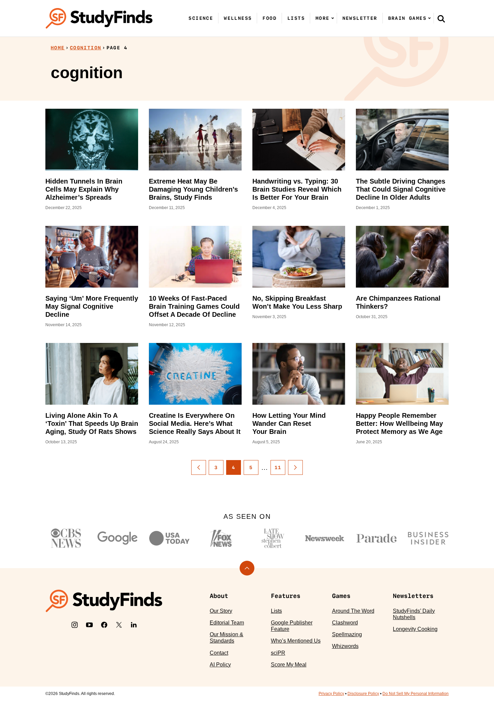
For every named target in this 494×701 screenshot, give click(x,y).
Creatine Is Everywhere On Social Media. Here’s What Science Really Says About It (195, 423)
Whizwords (345, 646)
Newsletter (359, 18)
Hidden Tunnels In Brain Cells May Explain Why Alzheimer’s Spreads (83, 189)
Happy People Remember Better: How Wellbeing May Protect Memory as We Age (399, 423)
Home (58, 47)
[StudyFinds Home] (99, 18)
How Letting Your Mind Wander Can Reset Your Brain (289, 423)
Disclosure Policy (363, 693)
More (323, 18)
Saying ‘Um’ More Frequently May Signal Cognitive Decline (91, 306)
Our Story (221, 611)
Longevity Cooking (415, 629)
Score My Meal (288, 664)
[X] (119, 624)
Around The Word (353, 611)
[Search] (441, 18)
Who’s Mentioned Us (296, 641)
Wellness (238, 18)
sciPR (278, 653)
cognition (85, 47)
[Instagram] (74, 624)
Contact (219, 653)
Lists (296, 18)
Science (201, 18)
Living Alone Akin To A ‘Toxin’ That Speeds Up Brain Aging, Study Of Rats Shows (91, 423)
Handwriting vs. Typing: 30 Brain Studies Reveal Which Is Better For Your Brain (296, 189)
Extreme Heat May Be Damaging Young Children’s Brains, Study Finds (193, 189)
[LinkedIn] (133, 624)
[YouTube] (89, 624)
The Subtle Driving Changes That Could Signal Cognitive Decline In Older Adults (401, 189)
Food (269, 18)
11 (278, 467)
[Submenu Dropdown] (333, 18)
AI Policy (220, 664)
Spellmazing (347, 634)
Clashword (345, 622)
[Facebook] (104, 624)
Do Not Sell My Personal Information (415, 693)
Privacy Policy (331, 693)
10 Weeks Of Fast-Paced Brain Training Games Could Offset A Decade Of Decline (194, 306)
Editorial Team (227, 622)
